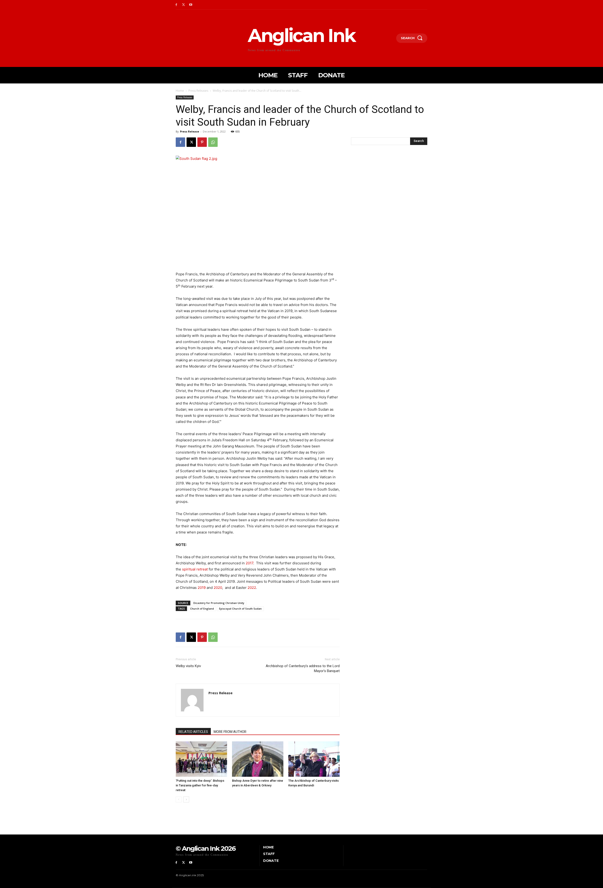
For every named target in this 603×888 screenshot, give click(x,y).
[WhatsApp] (213, 142)
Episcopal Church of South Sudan (240, 608)
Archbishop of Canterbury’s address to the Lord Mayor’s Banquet (303, 668)
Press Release (189, 131)
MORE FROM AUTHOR (230, 732)
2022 (252, 587)
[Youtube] (190, 4)
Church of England (202, 608)
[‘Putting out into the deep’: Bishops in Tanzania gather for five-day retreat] (201, 759)
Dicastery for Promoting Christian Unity (218, 603)
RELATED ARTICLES (193, 732)
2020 (218, 587)
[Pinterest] (202, 142)
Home (180, 91)
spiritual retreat (195, 569)
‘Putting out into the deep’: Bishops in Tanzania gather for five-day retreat (200, 785)
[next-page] (186, 799)
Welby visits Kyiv (188, 666)
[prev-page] (179, 799)
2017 (249, 563)
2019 (202, 587)
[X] (183, 4)
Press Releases (198, 91)
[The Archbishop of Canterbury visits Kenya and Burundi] (314, 759)
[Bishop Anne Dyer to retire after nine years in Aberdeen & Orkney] (257, 759)
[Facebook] (176, 4)
